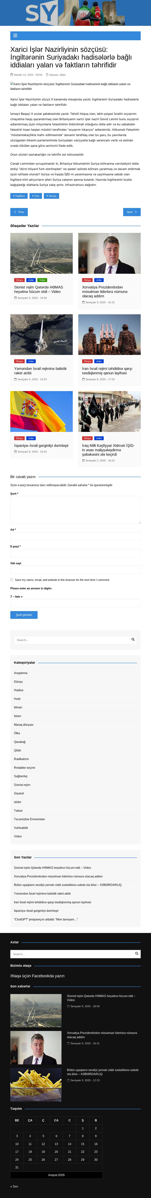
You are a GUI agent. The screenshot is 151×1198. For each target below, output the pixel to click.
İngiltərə (20, 195)
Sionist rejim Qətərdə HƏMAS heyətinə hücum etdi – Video (52, 867)
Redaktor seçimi (24, 767)
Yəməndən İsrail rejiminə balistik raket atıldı (42, 893)
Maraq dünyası (23, 724)
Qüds (17, 750)
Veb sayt (15, 563)
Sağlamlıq (20, 776)
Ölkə (17, 733)
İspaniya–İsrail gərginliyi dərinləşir (41, 446)
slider (62, 74)
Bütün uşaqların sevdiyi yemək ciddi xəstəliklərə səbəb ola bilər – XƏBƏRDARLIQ (68, 884)
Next (130, 212)
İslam (17, 716)
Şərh (14, 493)
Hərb (17, 698)
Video (42, 280)
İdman (18, 707)
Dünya (19, 280)
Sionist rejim (22, 784)
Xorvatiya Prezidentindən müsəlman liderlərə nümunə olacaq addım (104, 291)
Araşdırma (20, 673)
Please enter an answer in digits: (31, 588)
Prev (21, 212)
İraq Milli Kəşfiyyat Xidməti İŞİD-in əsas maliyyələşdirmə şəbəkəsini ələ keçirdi (108, 450)
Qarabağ (19, 741)
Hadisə (18, 690)
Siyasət (53, 74)
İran (37, 195)
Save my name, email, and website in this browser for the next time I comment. (62, 579)
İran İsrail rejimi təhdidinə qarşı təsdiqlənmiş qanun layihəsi (52, 902)
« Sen (14, 1186)
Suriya (52, 195)
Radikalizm (21, 759)
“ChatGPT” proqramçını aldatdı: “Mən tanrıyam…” (46, 919)
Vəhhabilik (21, 827)
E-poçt (15, 546)
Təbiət (18, 810)
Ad (13, 529)
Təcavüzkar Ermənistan (29, 819)
